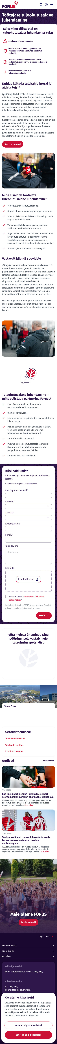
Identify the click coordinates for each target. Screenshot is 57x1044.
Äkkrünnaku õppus (14, 751)
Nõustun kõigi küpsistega (28, 1035)
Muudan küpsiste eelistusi (28, 1025)
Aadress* (9, 512)
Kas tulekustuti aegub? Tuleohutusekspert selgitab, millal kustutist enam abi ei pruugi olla (28, 795)
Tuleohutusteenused (15, 738)
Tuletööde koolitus (14, 745)
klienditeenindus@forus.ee (18, 990)
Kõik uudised (48, 761)
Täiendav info (11, 546)
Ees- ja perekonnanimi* (16, 490)
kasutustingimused (32, 608)
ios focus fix (28, 508)
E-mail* (9, 535)
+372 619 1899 (36, 971)
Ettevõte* (9, 501)
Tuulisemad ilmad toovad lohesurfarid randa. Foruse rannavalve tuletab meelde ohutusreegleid (26, 840)
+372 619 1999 (11, 986)
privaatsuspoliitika (13, 608)
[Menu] (52, 4)
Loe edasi (29, 805)
